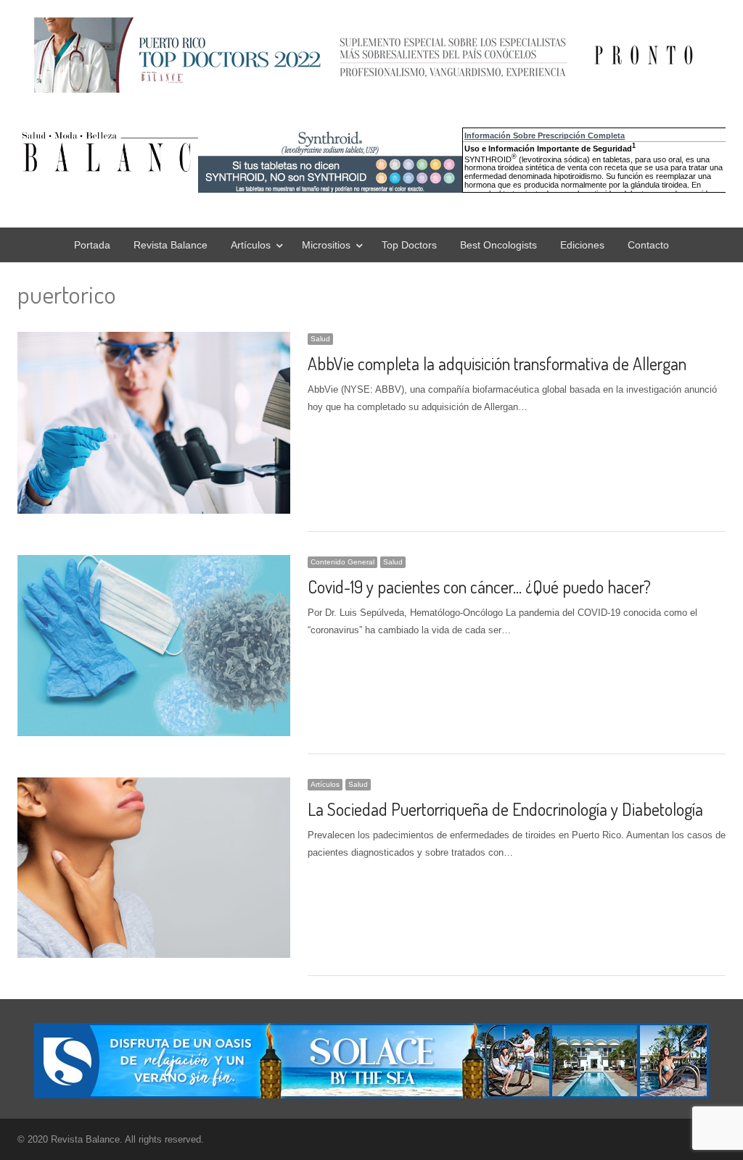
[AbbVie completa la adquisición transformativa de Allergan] (153, 340)
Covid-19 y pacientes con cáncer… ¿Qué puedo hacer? (479, 586)
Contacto (648, 245)
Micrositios (326, 245)
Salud (320, 339)
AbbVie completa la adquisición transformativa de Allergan (497, 363)
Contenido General (342, 562)
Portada (92, 245)
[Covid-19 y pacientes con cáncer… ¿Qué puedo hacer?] (153, 563)
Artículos (251, 245)
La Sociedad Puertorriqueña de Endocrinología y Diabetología (505, 809)
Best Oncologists (498, 245)
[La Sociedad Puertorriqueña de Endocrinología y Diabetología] (153, 785)
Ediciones (582, 245)
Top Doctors (409, 245)
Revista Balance (171, 245)
